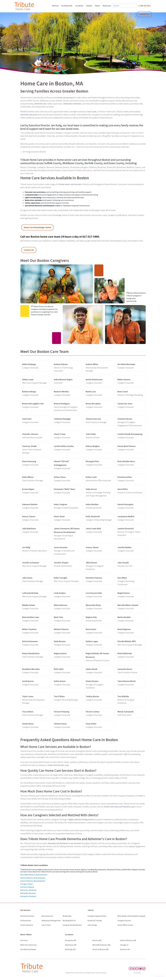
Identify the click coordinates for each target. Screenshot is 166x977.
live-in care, (92, 111)
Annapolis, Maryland (28, 896)
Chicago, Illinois (26, 884)
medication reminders (72, 103)
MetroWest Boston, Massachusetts (33, 875)
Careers (89, 6)
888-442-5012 (145, 6)
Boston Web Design (101, 973)
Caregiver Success (124, 920)
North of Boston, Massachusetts (33, 878)
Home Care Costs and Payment (117, 806)
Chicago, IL (124, 945)
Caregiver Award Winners (72, 925)
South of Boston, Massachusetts (32, 881)
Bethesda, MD (70, 949)
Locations (79, 6)
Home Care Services (56, 765)
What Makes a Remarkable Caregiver (131, 916)
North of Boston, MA (100, 949)
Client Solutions (26, 925)
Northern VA (125, 949)
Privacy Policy (137, 973)
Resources (107, 6)
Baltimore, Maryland (28, 890)
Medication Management (51, 920)
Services (55, 6)
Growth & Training (95, 920)
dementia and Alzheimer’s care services (64, 843)
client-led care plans (28, 114)
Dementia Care (47, 916)
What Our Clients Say (28, 945)
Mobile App (67, 916)
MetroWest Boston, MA (101, 945)
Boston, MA (96, 940)
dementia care (40, 103)
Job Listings (92, 925)
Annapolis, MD (70, 940)
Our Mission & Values (28, 949)
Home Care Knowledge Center (37, 227)
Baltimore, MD (70, 945)
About (97, 6)
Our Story (24, 940)
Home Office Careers (125, 925)
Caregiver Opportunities (97, 916)
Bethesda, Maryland (28, 893)
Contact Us (144, 14)
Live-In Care (46, 925)
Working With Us (69, 920)
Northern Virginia (27, 887)
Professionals (66, 6)
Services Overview (27, 916)
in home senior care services (69, 184)
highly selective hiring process (81, 819)
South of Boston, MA (128, 940)
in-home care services (64, 97)
